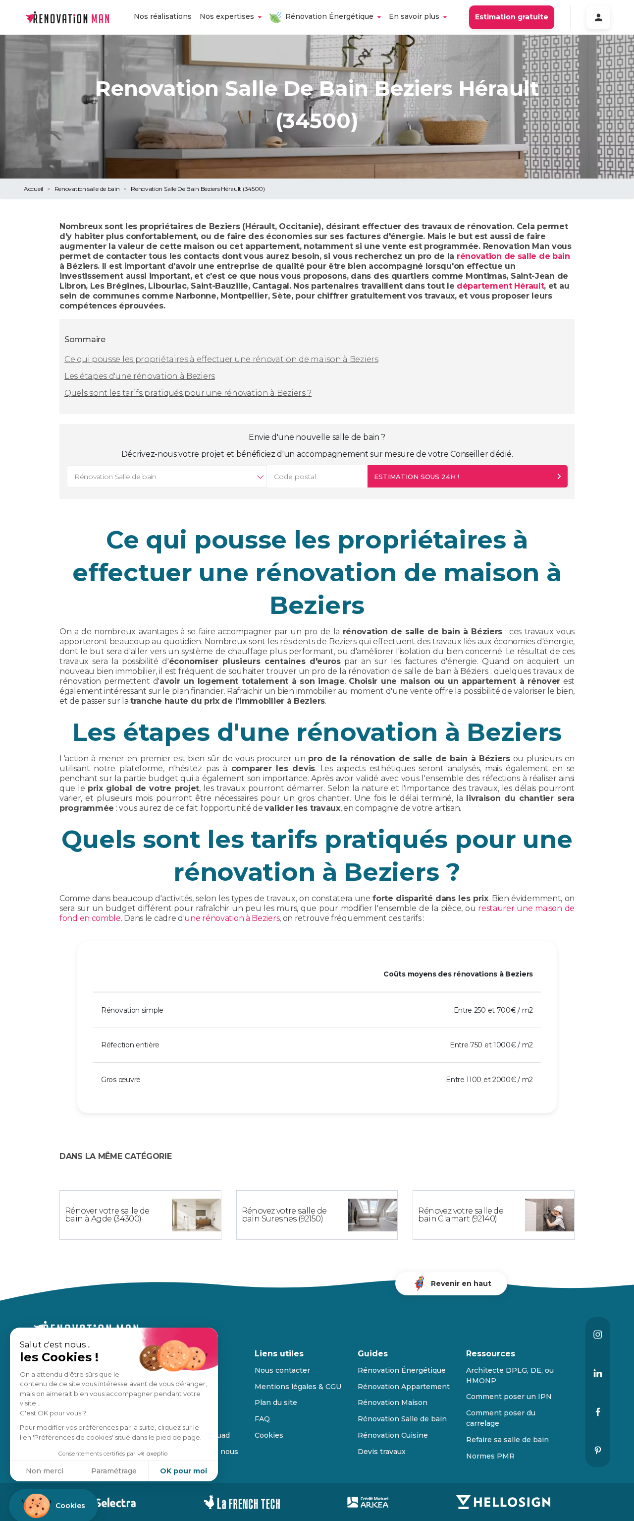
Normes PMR (490, 1456)
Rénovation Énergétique (329, 16)
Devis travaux (382, 1451)
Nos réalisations (163, 16)
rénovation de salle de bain (513, 256)
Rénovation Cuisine (393, 1435)
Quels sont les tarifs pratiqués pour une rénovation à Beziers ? (188, 393)
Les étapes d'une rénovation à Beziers (139, 376)
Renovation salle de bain (87, 188)
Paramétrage (114, 1470)
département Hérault (500, 286)
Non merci (44, 1470)
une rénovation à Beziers (231, 918)
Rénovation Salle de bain (402, 1418)
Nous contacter (282, 1370)
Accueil (33, 188)
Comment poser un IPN (509, 1396)
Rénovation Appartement (404, 1386)
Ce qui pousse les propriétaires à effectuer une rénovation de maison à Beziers (221, 359)
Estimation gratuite (511, 16)
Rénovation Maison (392, 1402)
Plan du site (276, 1402)
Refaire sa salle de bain (507, 1439)
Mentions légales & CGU (298, 1386)
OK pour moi (183, 1470)
